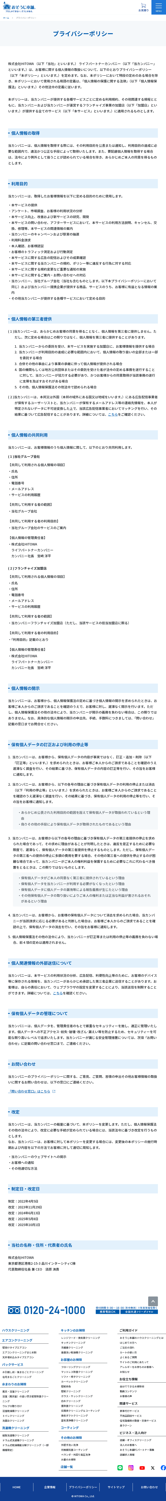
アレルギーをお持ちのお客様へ (137, 1367)
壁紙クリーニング (71, 1391)
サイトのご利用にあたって (134, 1362)
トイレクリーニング (13, 1415)
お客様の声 (126, 1396)
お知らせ (125, 1371)
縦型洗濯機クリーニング (15, 1435)
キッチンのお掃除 (73, 1330)
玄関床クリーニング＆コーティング (80, 1410)
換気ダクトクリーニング (74, 1415)
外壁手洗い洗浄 (69, 1445)
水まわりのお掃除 (14, 1384)
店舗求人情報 (127, 1454)
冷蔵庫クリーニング (72, 1347)
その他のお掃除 (71, 1437)
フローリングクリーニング (75, 1367)
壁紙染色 (66, 1386)
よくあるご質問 (128, 1357)
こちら (113, 414)
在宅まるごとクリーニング (17, 1376)
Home (17, 1487)
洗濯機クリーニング (15, 1428)
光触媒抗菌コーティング (74, 1449)
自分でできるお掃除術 (132, 1386)
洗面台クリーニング (13, 1420)
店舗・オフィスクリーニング (135, 1440)
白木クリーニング (71, 1401)
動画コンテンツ (128, 1391)
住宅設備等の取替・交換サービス (138, 1420)
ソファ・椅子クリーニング (75, 1376)
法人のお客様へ (128, 1445)
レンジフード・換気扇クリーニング (80, 1337)
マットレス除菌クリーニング (77, 1371)
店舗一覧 (67, 1467)
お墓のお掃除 (68, 1459)
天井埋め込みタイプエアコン (18, 1357)
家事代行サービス (129, 1411)
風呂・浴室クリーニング (15, 1391)
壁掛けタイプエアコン (14, 1347)
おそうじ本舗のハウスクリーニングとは (142, 1337)
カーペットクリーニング (74, 1381)
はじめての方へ (128, 1342)
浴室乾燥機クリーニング (15, 1411)
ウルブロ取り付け (12, 1406)
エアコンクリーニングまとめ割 (19, 1352)
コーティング (70, 1427)
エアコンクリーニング (17, 1340)
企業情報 (49, 1487)
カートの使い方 (128, 1352)
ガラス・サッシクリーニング (77, 1396)
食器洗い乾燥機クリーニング (77, 1352)
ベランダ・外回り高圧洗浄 (75, 1454)
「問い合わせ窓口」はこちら (29, 1091)
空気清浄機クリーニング (74, 1420)
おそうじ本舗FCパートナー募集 (137, 1449)
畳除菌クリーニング (72, 1405)
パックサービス (12, 1364)
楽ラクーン (126, 1425)
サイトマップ (116, 1487)
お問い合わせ (149, 1487)
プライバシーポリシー (83, 1487)
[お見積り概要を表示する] (143, 7)
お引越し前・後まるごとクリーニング (23, 1372)
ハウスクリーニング (15, 1330)
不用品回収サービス (131, 1415)
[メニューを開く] (158, 7)
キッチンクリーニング (73, 1342)
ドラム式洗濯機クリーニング (18, 1440)
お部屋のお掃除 (71, 1359)
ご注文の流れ (127, 1347)
